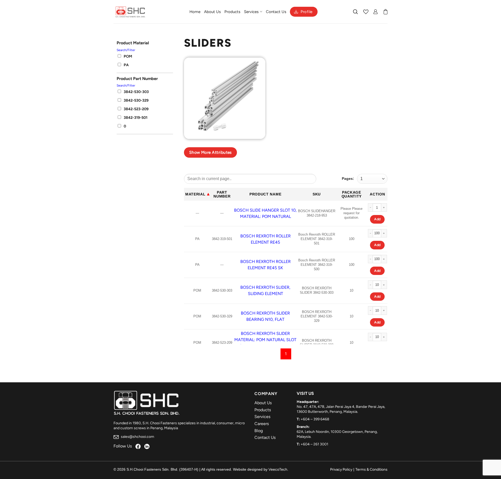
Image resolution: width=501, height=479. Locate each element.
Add (377, 219)
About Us (212, 11)
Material (195, 194)
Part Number (221, 194)
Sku (317, 194)
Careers (261, 423)
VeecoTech (278, 469)
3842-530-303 (136, 91)
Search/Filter (126, 50)
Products (232, 11)
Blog (258, 430)
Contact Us (276, 11)
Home (194, 11)
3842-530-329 (136, 100)
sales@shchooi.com (137, 436)
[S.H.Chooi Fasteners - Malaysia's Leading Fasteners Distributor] (130, 12)
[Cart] (385, 12)
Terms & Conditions (371, 469)
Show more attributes (210, 152)
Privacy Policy (341, 469)
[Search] (356, 12)
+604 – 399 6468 (315, 419)
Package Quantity (352, 194)
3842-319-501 (135, 117)
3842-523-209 (136, 109)
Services (251, 11)
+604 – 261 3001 (314, 444)
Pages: (348, 178)
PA (126, 65)
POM (128, 56)
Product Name (265, 194)
